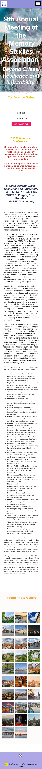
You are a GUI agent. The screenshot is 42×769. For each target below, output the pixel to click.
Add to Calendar (21, 124)
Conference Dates (21, 97)
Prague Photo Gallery (21, 598)
